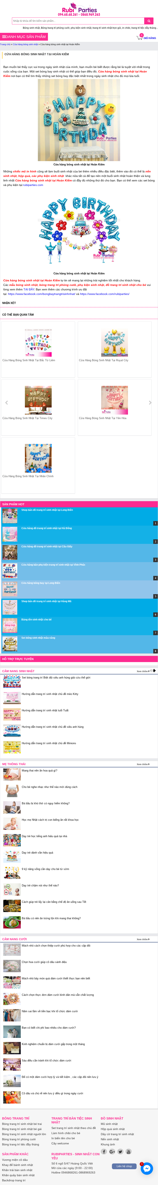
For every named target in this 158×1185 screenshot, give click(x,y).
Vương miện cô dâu (15, 1159)
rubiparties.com (33, 185)
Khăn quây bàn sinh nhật (18, 1175)
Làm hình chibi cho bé (65, 1133)
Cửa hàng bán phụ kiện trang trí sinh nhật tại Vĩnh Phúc (53, 564)
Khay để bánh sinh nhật (17, 1165)
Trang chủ (5, 44)
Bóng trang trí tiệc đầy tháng (20, 1144)
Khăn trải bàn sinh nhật (17, 1170)
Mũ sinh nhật (109, 1123)
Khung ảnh (108, 1144)
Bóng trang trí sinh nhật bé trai (22, 1123)
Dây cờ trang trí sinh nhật (117, 1134)
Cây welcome (60, 1143)
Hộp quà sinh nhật (113, 1129)
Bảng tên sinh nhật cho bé (36, 619)
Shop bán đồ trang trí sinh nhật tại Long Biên (47, 510)
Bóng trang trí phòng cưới (19, 1139)
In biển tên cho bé (63, 1138)
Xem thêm (142, 671)
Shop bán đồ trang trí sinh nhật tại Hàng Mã (46, 601)
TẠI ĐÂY (28, 289)
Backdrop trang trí (14, 1180)
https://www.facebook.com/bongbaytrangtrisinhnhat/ (41, 294)
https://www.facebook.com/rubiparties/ (104, 294)
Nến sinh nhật (110, 1139)
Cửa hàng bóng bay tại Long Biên (40, 583)
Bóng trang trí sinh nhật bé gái (22, 1129)
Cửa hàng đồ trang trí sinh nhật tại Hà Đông (46, 528)
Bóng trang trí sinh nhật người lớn (24, 1134)
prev (6, 402)
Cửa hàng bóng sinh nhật (25, 44)
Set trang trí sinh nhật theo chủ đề (73, 1128)
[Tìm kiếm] (148, 20)
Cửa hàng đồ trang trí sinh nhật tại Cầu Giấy (46, 546)
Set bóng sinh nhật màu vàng (38, 637)
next (150, 402)
